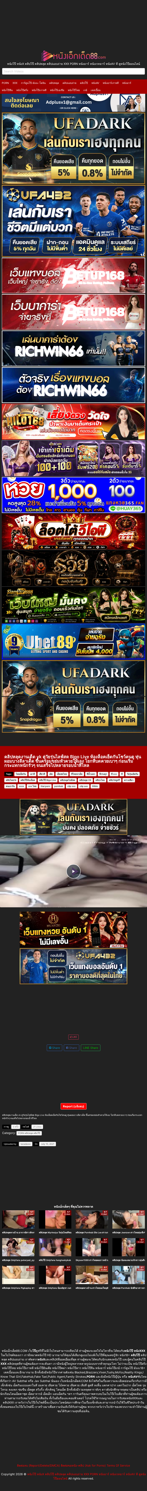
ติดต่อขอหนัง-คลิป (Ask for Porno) (83, 1465)
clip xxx (71, 786)
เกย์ (85, 90)
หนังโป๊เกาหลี (39, 90)
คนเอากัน (10, 786)
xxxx (21, 786)
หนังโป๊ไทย (74, 90)
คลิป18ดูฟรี (114, 780)
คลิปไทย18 (11, 780)
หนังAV (95, 82)
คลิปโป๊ (84, 82)
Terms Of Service (118, 1465)
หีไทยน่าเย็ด (76, 774)
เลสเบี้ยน (96, 90)
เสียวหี (42, 774)
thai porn (45, 786)
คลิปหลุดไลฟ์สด (67, 780)
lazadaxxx (26, 1144)
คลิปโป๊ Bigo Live (47, 780)
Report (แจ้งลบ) (73, 1106)
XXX (15, 82)
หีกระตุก (103, 774)
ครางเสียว (128, 780)
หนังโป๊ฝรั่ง (22, 90)
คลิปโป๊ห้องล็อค (28, 780)
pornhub (58, 786)
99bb (95, 786)
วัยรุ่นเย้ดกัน (132, 774)
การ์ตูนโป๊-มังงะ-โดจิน (33, 82)
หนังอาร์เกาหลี (111, 82)
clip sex (84, 786)
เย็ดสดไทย (62, 774)
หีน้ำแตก (91, 774)
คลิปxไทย (100, 780)
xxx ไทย (32, 786)
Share (55, 1048)
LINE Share (90, 1048)
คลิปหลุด (54, 82)
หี (122, 774)
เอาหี (32, 774)
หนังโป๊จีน (7, 90)
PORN (5, 82)
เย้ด (51, 774)
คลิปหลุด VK (85, 780)
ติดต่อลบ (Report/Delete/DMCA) (38, 1465)
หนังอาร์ (126, 82)
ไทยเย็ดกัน (21, 774)
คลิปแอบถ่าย (69, 82)
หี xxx (114, 774)
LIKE (74, 1037)
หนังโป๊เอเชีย (57, 90)
